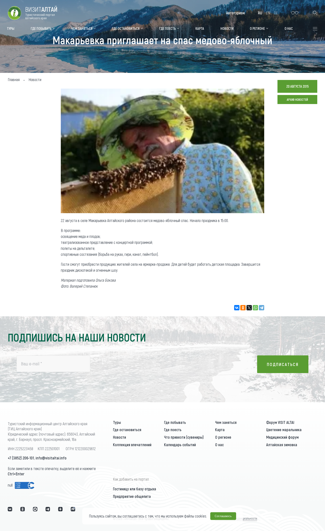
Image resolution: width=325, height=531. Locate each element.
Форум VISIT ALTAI (280, 422)
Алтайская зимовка (281, 444)
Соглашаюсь (223, 516)
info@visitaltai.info (51, 457)
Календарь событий (180, 444)
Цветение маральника (284, 429)
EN (268, 12)
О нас (219, 444)
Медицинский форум (282, 437)
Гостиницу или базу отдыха (134, 488)
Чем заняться (226, 422)
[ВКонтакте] (236, 307)
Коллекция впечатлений (132, 444)
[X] (249, 307)
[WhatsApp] (255, 307)
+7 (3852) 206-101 (21, 457)
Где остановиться (127, 429)
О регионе (223, 437)
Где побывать (175, 422)
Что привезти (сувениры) (184, 437)
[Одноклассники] (243, 307)
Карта (220, 429)
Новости (119, 437)
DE (276, 12)
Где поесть (173, 429)
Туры (117, 422)
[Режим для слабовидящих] (295, 13)
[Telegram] (261, 307)
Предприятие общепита (132, 496)
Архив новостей (297, 99)
